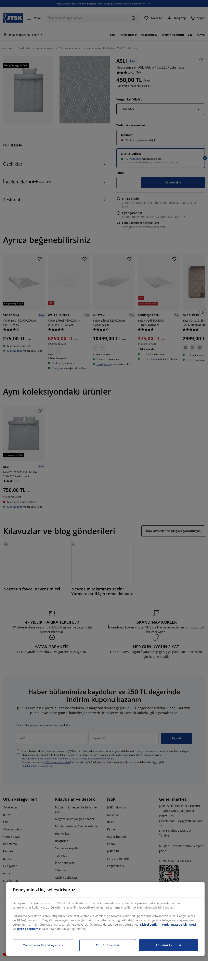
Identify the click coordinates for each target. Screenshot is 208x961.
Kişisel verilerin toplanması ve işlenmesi (168, 924)
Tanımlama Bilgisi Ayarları (43, 945)
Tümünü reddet (107, 945)
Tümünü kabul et (169, 945)
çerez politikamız (29, 929)
